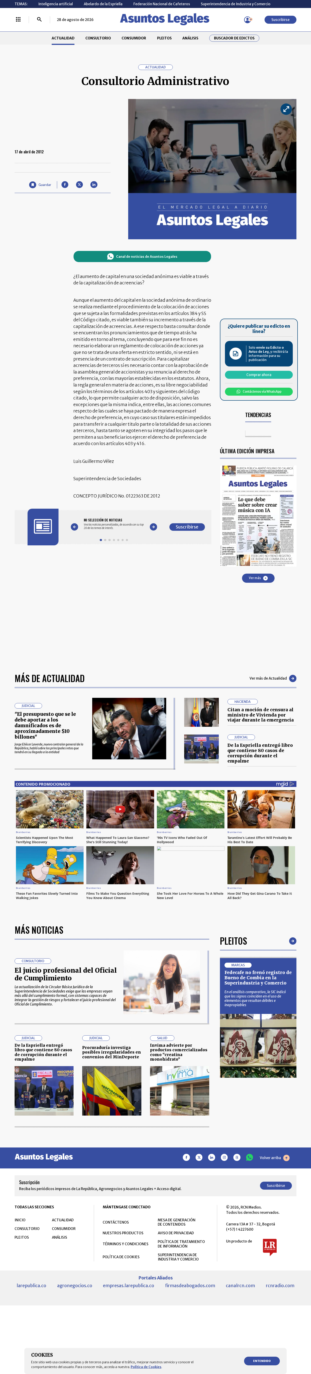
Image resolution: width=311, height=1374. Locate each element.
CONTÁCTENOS (116, 1222)
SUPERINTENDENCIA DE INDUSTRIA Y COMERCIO (178, 1257)
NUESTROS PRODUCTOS (123, 1233)
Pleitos (233, 940)
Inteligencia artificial (55, 4)
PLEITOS (164, 38)
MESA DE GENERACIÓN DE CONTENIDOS (176, 1222)
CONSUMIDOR (134, 38)
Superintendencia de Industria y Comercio (235, 4)
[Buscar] (39, 20)
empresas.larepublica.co (128, 1285)
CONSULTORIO (98, 38)
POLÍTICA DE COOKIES (121, 1257)
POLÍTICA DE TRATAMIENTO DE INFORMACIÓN (181, 1244)
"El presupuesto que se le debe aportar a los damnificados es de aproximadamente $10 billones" (45, 725)
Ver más (255, 578)
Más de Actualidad (50, 678)
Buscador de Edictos (234, 38)
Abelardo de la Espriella (103, 4)
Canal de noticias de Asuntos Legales (146, 257)
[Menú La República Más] (18, 20)
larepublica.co (31, 1285)
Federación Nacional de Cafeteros (161, 4)
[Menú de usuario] (247, 20)
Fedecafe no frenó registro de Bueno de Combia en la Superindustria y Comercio (258, 978)
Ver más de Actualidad (268, 678)
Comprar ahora (258, 375)
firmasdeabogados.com (190, 1285)
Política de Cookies (146, 1367)
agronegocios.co (74, 1285)
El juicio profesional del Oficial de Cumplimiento (66, 974)
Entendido (262, 1361)
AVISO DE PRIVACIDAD (176, 1233)
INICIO (20, 1220)
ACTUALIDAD (63, 38)
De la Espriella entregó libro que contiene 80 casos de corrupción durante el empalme (260, 753)
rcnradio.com (280, 1285)
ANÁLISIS (190, 38)
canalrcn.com (240, 1285)
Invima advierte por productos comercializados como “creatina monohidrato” (178, 1052)
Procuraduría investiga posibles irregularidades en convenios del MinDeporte (111, 1052)
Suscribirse (280, 20)
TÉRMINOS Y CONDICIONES (125, 1244)
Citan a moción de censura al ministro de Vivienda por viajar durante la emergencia (260, 715)
